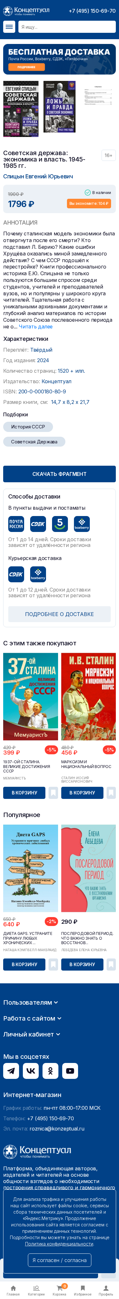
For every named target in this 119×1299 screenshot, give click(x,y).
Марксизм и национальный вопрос (86, 764)
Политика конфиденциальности (59, 1243)
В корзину (24, 792)
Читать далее (36, 326)
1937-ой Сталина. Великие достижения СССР (26, 766)
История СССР (28, 427)
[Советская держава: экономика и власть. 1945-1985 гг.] (21, 109)
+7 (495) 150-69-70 (92, 11)
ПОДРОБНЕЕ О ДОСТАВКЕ (59, 614)
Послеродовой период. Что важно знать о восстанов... (87, 938)
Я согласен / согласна (60, 1260)
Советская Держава (34, 442)
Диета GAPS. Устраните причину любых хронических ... (27, 938)
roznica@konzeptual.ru (57, 1128)
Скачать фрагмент (59, 474)
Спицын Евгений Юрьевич (38, 176)
